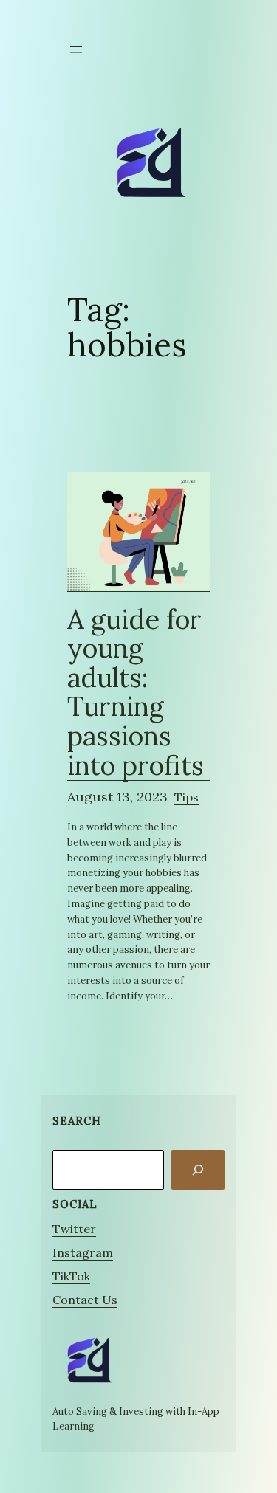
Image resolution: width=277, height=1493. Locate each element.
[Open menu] (76, 49)
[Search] (198, 1170)
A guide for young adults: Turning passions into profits (135, 693)
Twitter (74, 1228)
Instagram (82, 1252)
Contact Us (84, 1299)
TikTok (71, 1276)
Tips (186, 797)
